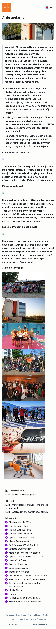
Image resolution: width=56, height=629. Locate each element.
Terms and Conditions (16, 615)
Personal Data (34, 615)
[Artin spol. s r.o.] (12, 7)
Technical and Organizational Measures (28, 619)
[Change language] (48, 7)
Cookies (46, 615)
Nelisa (44, 624)
